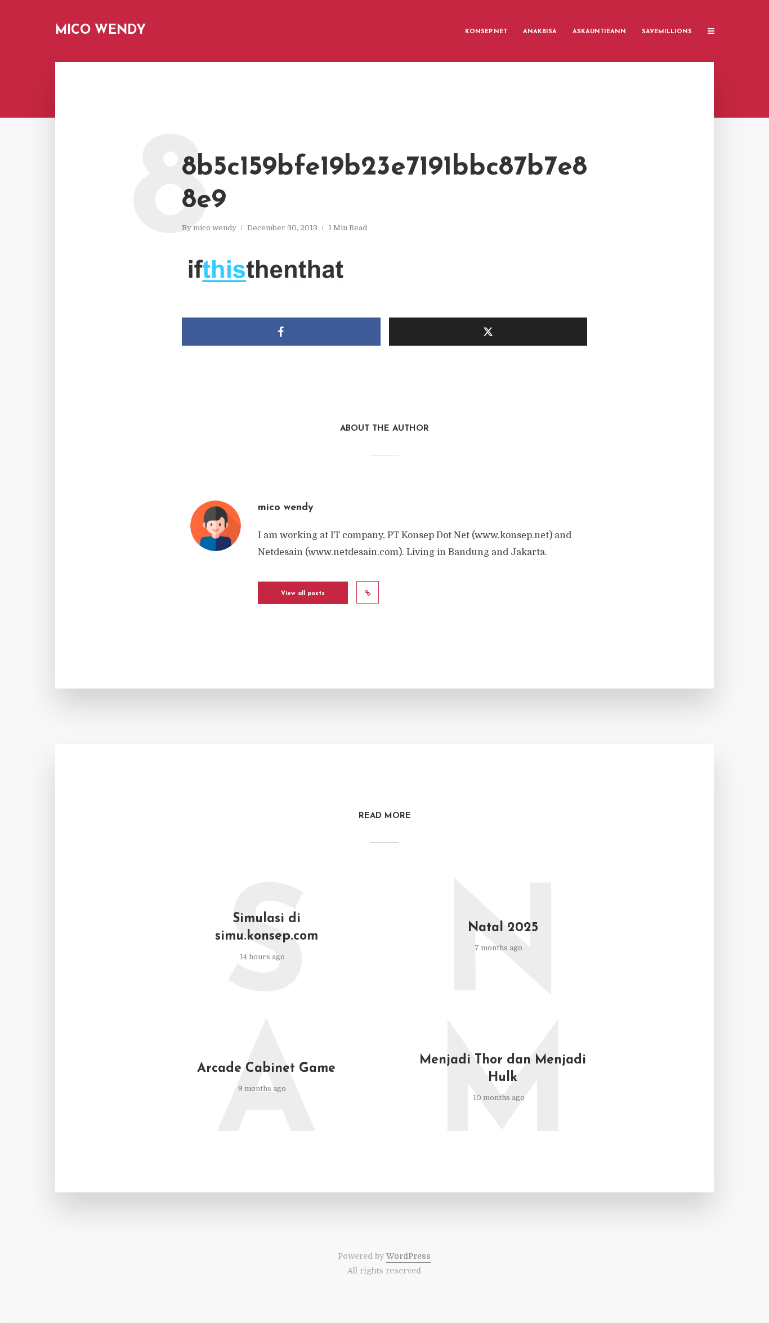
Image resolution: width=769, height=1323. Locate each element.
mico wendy (214, 228)
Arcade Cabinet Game (266, 1068)
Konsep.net (486, 32)
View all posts (303, 594)
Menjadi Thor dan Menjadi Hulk (502, 1069)
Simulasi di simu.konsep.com (266, 928)
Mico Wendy (100, 30)
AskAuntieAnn (599, 32)
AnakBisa (540, 32)
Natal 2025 (503, 928)
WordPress (408, 1256)
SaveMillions (667, 32)
